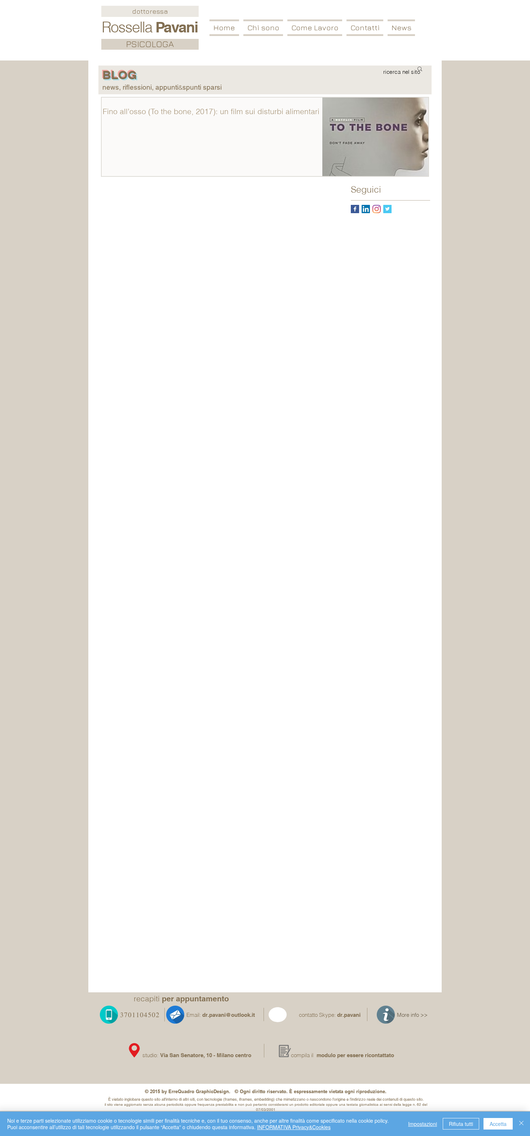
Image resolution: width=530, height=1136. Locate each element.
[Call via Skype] (286, 1016)
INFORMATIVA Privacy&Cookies (294, 1127)
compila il (302, 1055)
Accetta (498, 1123)
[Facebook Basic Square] (355, 209)
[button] (314, 27)
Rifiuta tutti (461, 1123)
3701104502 (140, 1014)
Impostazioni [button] (422, 1123)
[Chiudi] (521, 1123)
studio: (151, 1055)
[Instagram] (376, 209)
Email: (193, 1014)
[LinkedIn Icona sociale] (366, 209)
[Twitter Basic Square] (387, 209)
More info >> (412, 1014)
